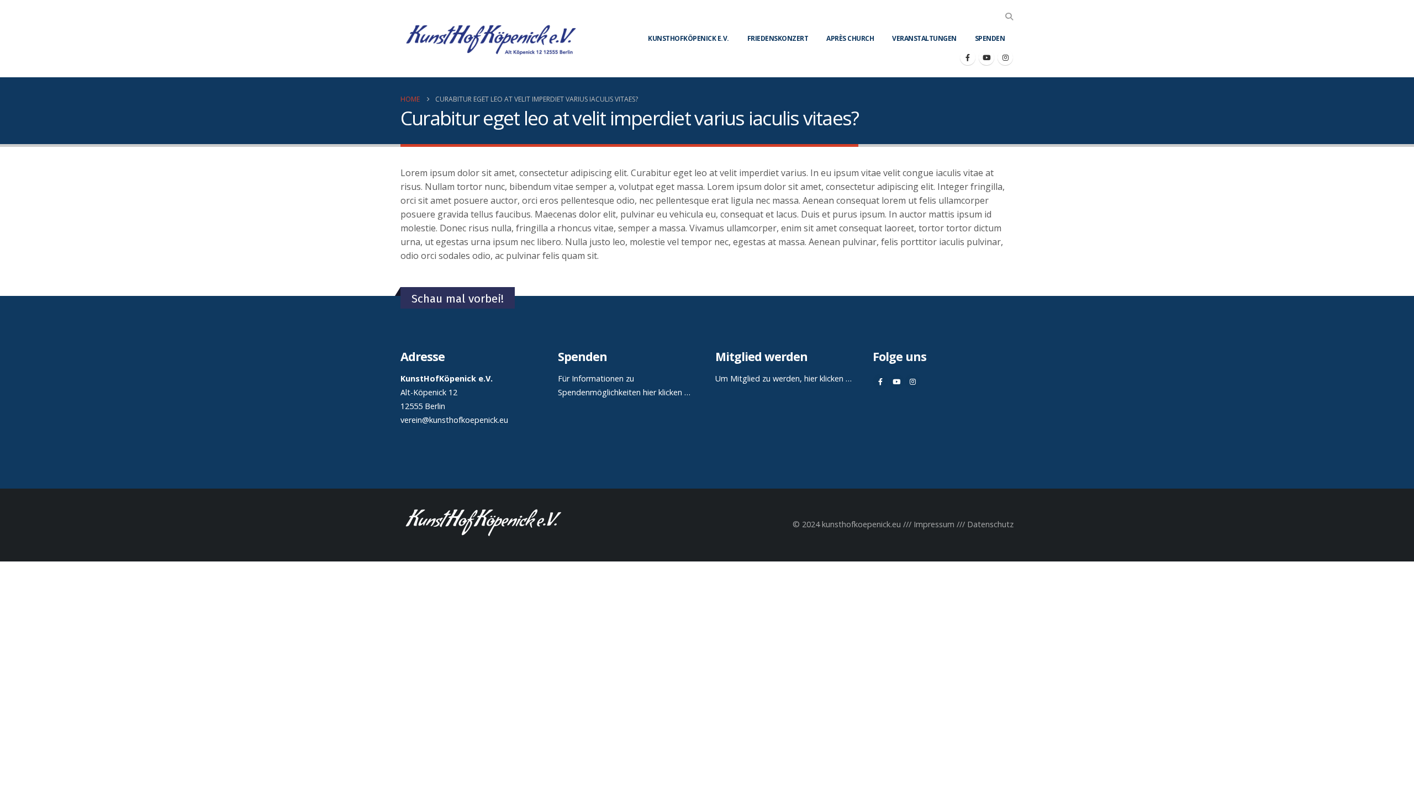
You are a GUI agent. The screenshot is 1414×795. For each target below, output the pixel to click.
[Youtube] (986, 57)
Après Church (850, 38)
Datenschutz (990, 524)
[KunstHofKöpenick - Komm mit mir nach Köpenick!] (490, 38)
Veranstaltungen (924, 38)
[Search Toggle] (1009, 16)
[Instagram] (1005, 57)
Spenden (990, 38)
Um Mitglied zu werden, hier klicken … (783, 378)
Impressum (934, 524)
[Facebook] (967, 57)
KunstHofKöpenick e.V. (688, 38)
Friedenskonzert (778, 38)
